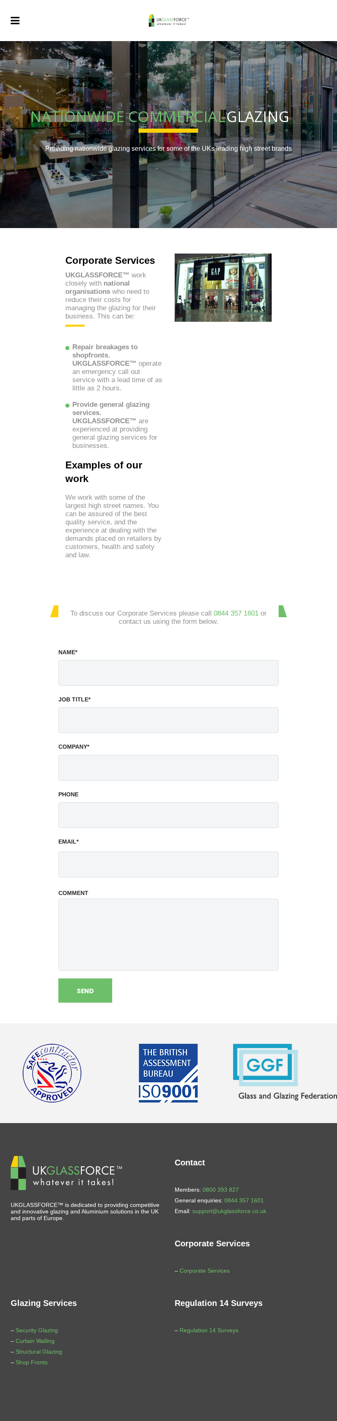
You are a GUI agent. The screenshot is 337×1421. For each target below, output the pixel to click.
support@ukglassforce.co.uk (229, 1211)
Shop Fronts (32, 1362)
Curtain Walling (35, 1341)
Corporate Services (205, 1270)
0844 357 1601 (236, 613)
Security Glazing (37, 1330)
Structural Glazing (39, 1351)
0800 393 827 (221, 1189)
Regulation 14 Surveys (209, 1330)
